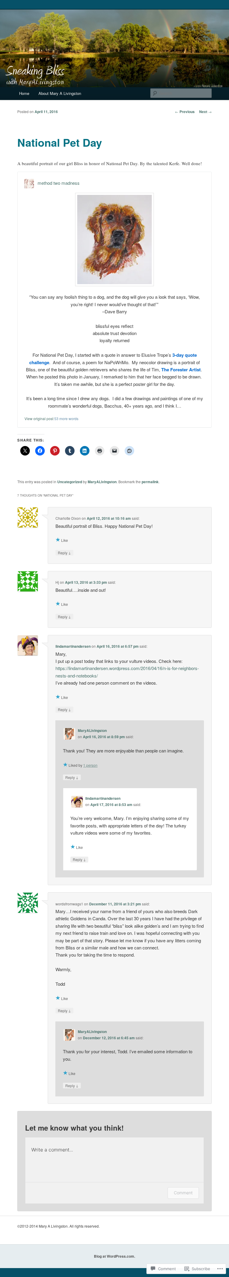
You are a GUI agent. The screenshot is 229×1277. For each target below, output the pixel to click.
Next (205, 111)
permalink (150, 481)
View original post (38, 418)
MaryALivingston (102, 481)
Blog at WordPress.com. (114, 1256)
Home (24, 93)
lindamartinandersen (73, 646)
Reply (64, 552)
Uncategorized (69, 481)
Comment (183, 1192)
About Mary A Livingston (59, 93)
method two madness (59, 183)
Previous (185, 111)
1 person (90, 765)
